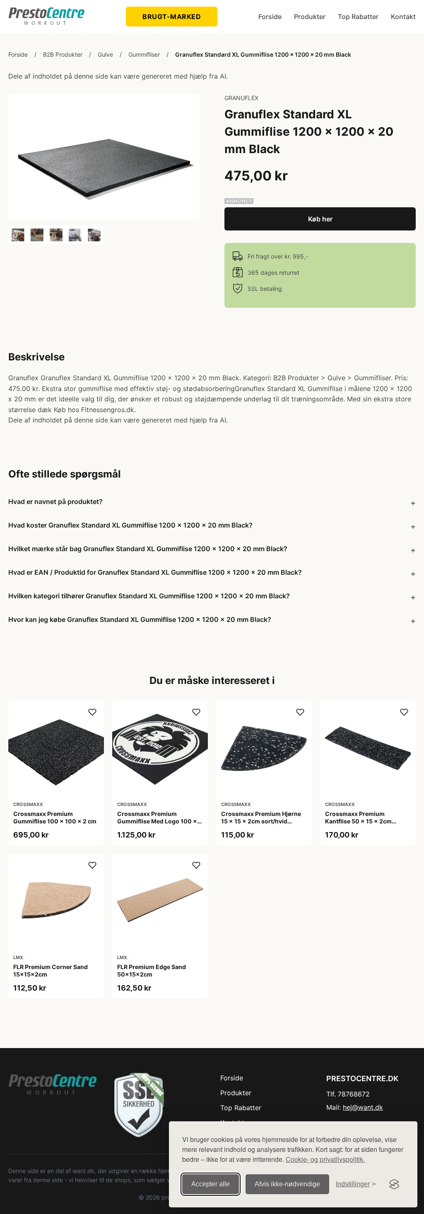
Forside (270, 16)
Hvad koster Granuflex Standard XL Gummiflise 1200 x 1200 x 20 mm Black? (130, 525)
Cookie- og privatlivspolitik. (325, 1159)
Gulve (105, 54)
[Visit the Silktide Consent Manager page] (394, 1184)
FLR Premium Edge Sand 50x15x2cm (151, 970)
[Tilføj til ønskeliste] (92, 712)
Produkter (309, 16)
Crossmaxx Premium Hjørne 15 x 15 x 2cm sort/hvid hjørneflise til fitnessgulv (261, 821)
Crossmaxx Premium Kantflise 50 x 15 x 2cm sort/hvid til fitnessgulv (358, 821)
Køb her (320, 219)
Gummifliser (144, 54)
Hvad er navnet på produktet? (55, 501)
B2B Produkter (62, 54)
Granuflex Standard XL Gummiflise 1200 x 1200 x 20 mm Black (263, 54)
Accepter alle (210, 1184)
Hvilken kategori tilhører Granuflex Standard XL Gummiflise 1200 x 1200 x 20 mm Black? (149, 596)
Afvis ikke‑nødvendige (287, 1184)
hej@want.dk (363, 1107)
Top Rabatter (358, 16)
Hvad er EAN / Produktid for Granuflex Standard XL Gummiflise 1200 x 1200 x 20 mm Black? (155, 572)
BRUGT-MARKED (171, 16)
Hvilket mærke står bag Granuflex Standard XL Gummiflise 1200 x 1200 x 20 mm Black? (147, 549)
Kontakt (403, 16)
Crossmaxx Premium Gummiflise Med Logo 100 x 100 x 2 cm (157, 821)
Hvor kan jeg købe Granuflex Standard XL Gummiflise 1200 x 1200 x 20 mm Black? (139, 619)
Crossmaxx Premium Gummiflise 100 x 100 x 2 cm (54, 817)
